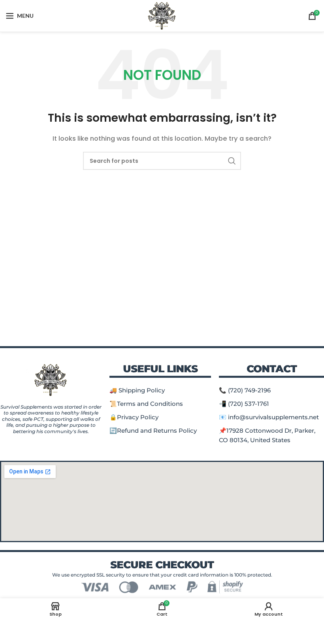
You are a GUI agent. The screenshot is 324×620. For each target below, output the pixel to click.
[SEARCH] (232, 161)
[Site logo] (162, 15)
